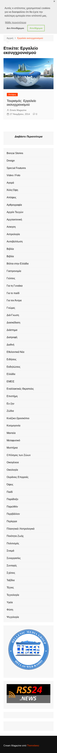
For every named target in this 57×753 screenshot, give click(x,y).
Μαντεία (11, 433)
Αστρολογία (13, 234)
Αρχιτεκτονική (14, 219)
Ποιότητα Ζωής (15, 536)
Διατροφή (12, 337)
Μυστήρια (12, 447)
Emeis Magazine (18, 110)
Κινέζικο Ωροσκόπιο (18, 418)
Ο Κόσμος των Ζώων (19, 455)
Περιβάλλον (13, 514)
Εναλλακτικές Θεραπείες (20, 388)
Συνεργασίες (14, 558)
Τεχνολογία (13, 595)
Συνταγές (12, 565)
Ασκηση (11, 226)
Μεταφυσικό (13, 440)
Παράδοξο (12, 499)
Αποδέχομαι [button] (36, 28)
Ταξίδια (11, 580)
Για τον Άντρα (14, 300)
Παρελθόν (12, 506)
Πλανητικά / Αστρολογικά (20, 528)
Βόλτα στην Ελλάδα (17, 263)
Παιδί (10, 492)
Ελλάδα (11, 374)
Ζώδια (10, 411)
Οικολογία (12, 469)
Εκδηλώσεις (13, 366)
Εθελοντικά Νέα (15, 352)
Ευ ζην (10, 403)
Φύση (10, 609)
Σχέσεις (11, 572)
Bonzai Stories (15, 153)
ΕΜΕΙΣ (10, 381)
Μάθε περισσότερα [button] (15, 22)
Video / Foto (13, 175)
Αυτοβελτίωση (15, 241)
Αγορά (10, 182)
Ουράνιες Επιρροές (17, 477)
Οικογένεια (13, 462)
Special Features (16, 168)
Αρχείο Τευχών (15, 212)
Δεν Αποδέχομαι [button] (15, 28)
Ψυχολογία (13, 617)
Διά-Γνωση (13, 315)
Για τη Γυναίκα (14, 285)
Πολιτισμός (13, 543)
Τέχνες (10, 587)
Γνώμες (11, 308)
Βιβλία (10, 249)
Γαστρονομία (14, 271)
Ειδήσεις (11, 359)
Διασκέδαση (13, 322)
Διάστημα (12, 330)
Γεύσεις (11, 278)
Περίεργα (12, 521)
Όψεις (10, 484)
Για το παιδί (13, 293)
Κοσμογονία (13, 425)
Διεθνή (10, 344)
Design (11, 160)
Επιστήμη (12, 396)
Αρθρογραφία (14, 204)
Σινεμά (10, 550)
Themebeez (33, 745)
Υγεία (10, 602)
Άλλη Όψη (12, 190)
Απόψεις (12, 94)
